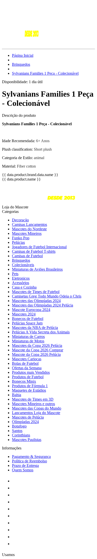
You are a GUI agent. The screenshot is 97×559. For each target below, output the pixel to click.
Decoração (20, 220)
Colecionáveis (23, 265)
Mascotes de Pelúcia (28, 417)
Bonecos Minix (24, 381)
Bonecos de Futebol (27, 318)
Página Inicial (22, 55)
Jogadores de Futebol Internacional (39, 247)
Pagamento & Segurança (31, 456)
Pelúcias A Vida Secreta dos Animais (41, 332)
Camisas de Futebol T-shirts (33, 251)
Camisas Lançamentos (29, 224)
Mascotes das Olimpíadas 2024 (36, 301)
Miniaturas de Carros (28, 336)
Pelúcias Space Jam (27, 323)
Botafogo (19, 426)
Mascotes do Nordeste (29, 229)
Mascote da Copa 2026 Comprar (37, 350)
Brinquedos (21, 64)
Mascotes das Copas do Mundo (36, 408)
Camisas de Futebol (27, 256)
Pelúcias (18, 242)
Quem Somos (22, 470)
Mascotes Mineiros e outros (33, 404)
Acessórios (20, 283)
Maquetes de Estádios (29, 390)
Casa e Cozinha (24, 287)
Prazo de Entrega (25, 465)
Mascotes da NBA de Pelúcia (35, 327)
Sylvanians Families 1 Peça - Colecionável (45, 73)
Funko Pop (20, 238)
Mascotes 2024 (24, 314)
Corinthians (21, 435)
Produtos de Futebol (28, 377)
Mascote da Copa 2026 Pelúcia (36, 354)
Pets (15, 274)
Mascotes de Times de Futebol (35, 292)
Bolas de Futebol (25, 363)
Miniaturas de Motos (28, 341)
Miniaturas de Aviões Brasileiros (37, 269)
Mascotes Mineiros (27, 233)
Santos (17, 431)
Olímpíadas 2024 (25, 422)
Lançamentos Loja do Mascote (36, 413)
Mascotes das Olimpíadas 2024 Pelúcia (42, 305)
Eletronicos (21, 278)
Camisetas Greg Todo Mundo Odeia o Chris (46, 296)
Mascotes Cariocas (26, 359)
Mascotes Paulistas (26, 439)
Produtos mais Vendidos (31, 372)
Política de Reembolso (29, 461)
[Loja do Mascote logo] (20, 42)
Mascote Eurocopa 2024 (31, 310)
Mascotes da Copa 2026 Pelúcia (37, 345)
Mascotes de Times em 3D (32, 399)
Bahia (16, 395)
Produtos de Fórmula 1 (30, 386)
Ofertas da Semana (27, 368)
